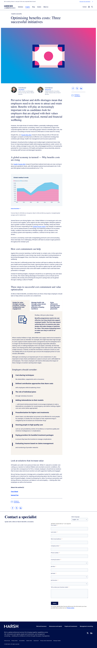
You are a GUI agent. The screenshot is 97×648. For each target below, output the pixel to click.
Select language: (75, 517)
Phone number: (55, 553)
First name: (54, 525)
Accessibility (22, 640)
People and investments (71, 626)
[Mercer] (9, 6)
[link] (12, 507)
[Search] (92, 6)
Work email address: (56, 539)
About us (45, 7)
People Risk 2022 (26, 135)
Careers (39, 7)
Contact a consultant (17, 502)
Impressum (36, 640)
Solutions (20, 7)
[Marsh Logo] (11, 626)
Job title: (53, 566)
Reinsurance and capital (55, 626)
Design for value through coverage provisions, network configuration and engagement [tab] (19, 306)
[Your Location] (89, 6)
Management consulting (86, 626)
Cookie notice (29, 640)
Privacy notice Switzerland (46, 640)
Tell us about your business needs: (59, 587)
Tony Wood (21, 89)
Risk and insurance (41, 626)
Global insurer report (39, 226)
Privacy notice (70, 608)
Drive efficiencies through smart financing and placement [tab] (55, 306)
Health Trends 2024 (19, 164)
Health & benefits (16, 14)
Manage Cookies (57, 640)
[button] (92, 2)
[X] (88, 633)
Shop (33, 7)
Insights (27, 7)
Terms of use (7, 640)
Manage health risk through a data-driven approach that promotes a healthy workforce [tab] (38, 306)
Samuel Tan (48, 89)
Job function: (54, 580)
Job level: (53, 573)
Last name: (53, 532)
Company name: (55, 546)
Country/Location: (55, 559)
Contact (85, 6)
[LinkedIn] (91, 633)
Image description (15, 208)
